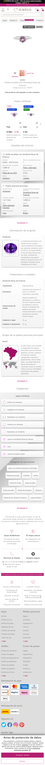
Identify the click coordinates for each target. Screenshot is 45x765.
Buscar (42, 15)
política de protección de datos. (27, 749)
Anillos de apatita (8, 669)
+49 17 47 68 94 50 (12, 562)
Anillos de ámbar (7, 665)
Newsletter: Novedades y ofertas (33, 591)
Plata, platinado (30, 168)
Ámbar (25, 665)
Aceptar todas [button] (22, 755)
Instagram (15, 724)
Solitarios (38, 490)
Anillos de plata (8, 490)
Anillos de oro (6, 620)
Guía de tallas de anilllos (11, 600)
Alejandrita (27, 658)
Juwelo (26, 178)
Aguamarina (28, 654)
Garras (26, 205)
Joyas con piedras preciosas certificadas (22, 468)
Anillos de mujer (15, 483)
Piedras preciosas (13, 476)
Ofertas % (13, 20)
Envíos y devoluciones (12, 587)
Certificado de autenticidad (11, 591)
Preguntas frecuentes (11, 605)
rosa (4, 213)
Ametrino (26, 669)
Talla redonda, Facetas (9, 206)
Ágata (25, 616)
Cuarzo (26, 630)
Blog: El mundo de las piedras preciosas (33, 597)
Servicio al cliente (12, 558)
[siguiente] (40, 124)
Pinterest (21, 724)
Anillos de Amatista (24, 490)
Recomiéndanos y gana (33, 601)
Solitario (6, 178)
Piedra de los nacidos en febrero (15, 498)
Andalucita (27, 672)
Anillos (35, 476)
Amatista (6, 191)
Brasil (25, 213)
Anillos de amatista (8, 661)
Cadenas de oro (7, 627)
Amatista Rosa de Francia (30, 193)
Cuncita (26, 634)
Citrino (25, 627)
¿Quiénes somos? (33, 587)
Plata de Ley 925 (10, 173)
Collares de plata (8, 634)
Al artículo (21, 223)
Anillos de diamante (9, 651)
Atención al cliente (11, 596)
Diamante (27, 638)
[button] (3, 9)
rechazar (25, 745)
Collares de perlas (8, 630)
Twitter (3, 724)
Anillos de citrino (8, 672)
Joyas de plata (30, 483)
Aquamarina (28, 623)
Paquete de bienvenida (33, 605)
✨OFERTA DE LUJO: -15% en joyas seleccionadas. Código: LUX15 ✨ (22, 2)
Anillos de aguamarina (10, 658)
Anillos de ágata (7, 654)
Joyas (4, 20)
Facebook (9, 724)
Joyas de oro (6, 638)
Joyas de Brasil (35, 498)
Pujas (26, 20)
